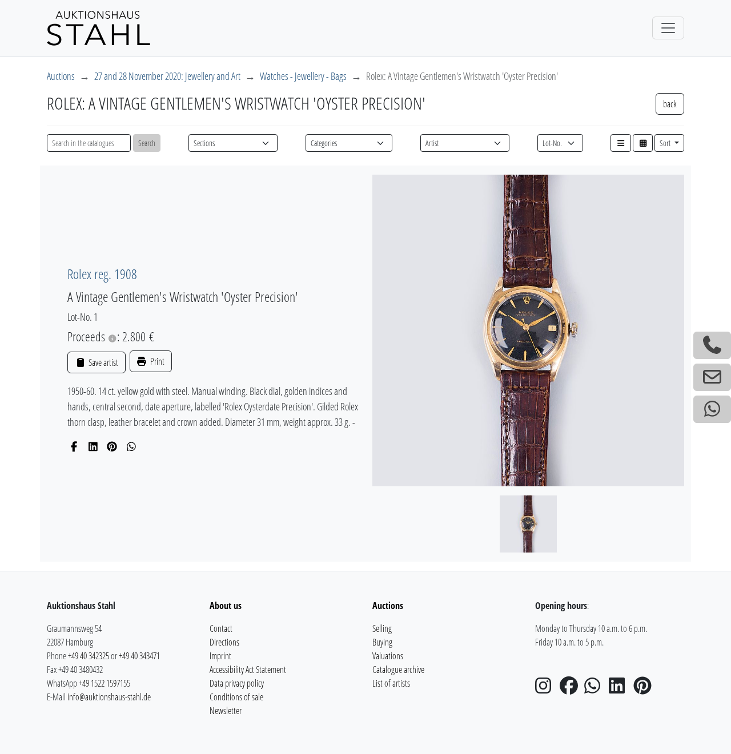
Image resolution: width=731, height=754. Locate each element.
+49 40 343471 (139, 656)
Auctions (61, 76)
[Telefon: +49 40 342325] (712, 345)
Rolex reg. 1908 (102, 273)
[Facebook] (74, 446)
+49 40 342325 (88, 656)
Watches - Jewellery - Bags (303, 76)
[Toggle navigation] (668, 28)
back (670, 104)
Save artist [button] (102, 362)
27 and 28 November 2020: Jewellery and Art (167, 76)
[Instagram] (546, 689)
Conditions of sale (236, 697)
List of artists (391, 683)
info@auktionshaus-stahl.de (109, 697)
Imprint (220, 656)
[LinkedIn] (93, 446)
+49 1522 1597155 (104, 683)
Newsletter (226, 710)
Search (146, 143)
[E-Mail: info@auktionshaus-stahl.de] (712, 377)
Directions (224, 642)
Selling (382, 628)
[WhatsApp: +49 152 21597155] (712, 409)
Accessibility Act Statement (248, 669)
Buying (382, 642)
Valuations (387, 656)
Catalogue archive (398, 669)
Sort (666, 143)
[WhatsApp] (131, 446)
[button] (620, 143)
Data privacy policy (237, 683)
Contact (221, 628)
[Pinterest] (112, 446)
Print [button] (156, 361)
